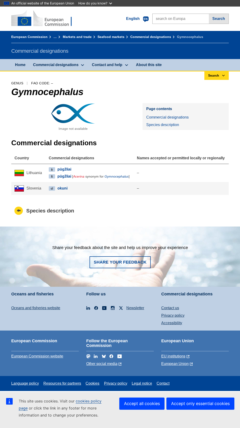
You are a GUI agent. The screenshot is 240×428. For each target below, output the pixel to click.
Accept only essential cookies (200, 403)
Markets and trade (77, 37)
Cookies (92, 383)
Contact (163, 383)
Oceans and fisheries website (35, 308)
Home (20, 65)
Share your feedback (120, 262)
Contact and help (107, 65)
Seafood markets (111, 37)
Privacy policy (172, 315)
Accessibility (171, 323)
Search (218, 19)
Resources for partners (62, 383)
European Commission (29, 37)
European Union (175, 364)
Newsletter (135, 308)
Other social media (101, 364)
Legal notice (142, 383)
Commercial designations (150, 37)
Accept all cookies (142, 403)
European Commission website (37, 356)
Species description (162, 125)
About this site (149, 65)
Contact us (170, 308)
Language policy (25, 383)
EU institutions (173, 356)
